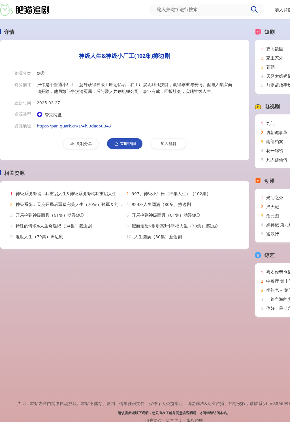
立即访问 (128, 143)
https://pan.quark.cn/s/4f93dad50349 (74, 126)
